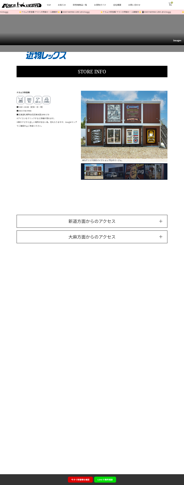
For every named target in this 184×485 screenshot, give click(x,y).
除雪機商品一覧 (80, 5)
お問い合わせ (134, 5)
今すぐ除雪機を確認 (80, 479)
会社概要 (117, 5)
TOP (49, 5)
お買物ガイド (100, 5)
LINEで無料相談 (105, 479)
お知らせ (62, 5)
